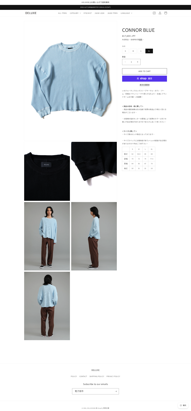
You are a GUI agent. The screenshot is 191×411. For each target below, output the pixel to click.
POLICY (74, 376)
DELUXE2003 (91, 408)
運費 (140, 40)
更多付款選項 (144, 85)
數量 (124, 57)
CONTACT (83, 376)
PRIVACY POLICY (113, 376)
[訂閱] (116, 391)
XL (149, 51)
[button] (75, 13)
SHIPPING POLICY (97, 376)
